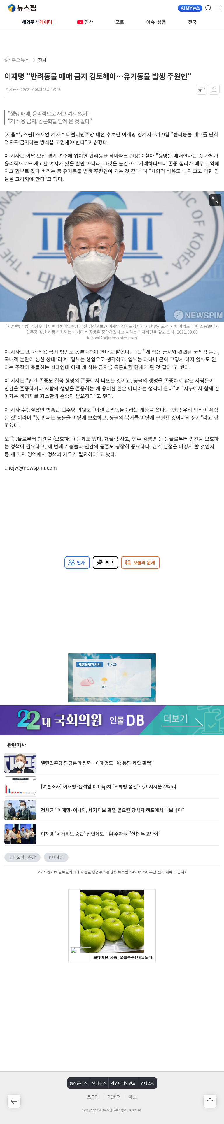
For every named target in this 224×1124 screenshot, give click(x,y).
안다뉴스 (99, 1083)
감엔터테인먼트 (123, 1083)
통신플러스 (78, 1083)
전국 (192, 21)
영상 (89, 21)
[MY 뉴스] (190, 8)
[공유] (214, 89)
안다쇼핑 (148, 1083)
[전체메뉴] (219, 8)
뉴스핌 (22, 8)
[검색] (208, 8)
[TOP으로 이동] (210, 1101)
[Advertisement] (112, 1016)
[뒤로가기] (14, 1101)
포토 (120, 21)
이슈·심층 (156, 21)
